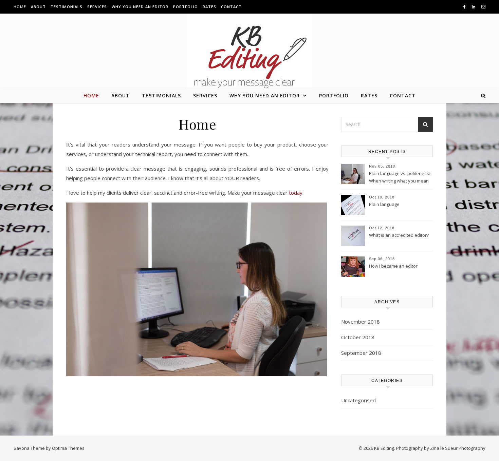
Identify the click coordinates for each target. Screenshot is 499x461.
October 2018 (357, 337)
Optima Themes (68, 448)
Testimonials (66, 6)
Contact (231, 6)
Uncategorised (358, 400)
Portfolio (185, 6)
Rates (209, 6)
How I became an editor (393, 266)
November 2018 (360, 321)
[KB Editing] (249, 56)
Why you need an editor (140, 6)
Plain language (384, 204)
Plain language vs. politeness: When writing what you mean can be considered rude (399, 177)
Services (97, 6)
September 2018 (361, 352)
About (38, 6)
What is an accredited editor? (399, 235)
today (295, 192)
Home (20, 6)
